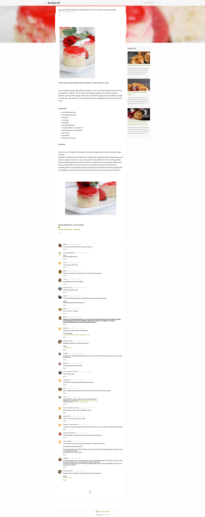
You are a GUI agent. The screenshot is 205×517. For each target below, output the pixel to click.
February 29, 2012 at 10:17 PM (86, 407)
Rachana (65, 363)
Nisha (65, 317)
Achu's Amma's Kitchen (70, 371)
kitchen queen (67, 287)
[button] (59, 15)
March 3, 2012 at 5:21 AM (78, 441)
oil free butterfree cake (65, 229)
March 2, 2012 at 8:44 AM (82, 432)
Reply (65, 249)
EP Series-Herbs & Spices (81, 402)
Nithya (65, 244)
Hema (65, 271)
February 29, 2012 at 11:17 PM (78, 416)
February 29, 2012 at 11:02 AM (74, 308)
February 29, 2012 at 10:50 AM (75, 296)
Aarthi (65, 296)
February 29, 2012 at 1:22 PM (75, 363)
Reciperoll (54, 2)
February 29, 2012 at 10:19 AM (74, 270)
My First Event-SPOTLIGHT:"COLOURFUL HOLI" (76, 335)
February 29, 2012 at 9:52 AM (73, 262)
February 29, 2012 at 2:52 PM (72, 388)
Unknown (66, 328)
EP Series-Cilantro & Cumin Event (87, 400)
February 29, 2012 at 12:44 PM (75, 353)
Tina (64, 279)
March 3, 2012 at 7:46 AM (74, 458)
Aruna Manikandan (69, 252)
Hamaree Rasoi (67, 340)
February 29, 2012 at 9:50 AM (82, 252)
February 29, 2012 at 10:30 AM (73, 279)
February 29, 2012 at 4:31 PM (73, 396)
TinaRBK (65, 458)
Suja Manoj (66, 380)
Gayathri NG (67, 416)
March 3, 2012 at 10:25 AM (79, 470)
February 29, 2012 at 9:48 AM (74, 244)
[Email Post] (59, 227)
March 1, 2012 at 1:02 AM (84, 424)
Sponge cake (77, 229)
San (64, 388)
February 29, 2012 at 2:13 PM (84, 371)
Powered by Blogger (103, 511)
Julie (64, 396)
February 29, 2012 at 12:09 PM (80, 340)
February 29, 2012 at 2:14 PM (77, 380)
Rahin (64, 308)
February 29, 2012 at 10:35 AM (79, 287)
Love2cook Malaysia (69, 433)
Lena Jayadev (67, 441)
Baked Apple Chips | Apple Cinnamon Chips (139, 65)
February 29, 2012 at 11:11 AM (74, 317)
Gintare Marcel (106, 514)
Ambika (65, 353)
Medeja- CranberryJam (70, 424)
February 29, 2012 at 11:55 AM (76, 328)
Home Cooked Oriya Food (71, 408)
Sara (64, 262)
